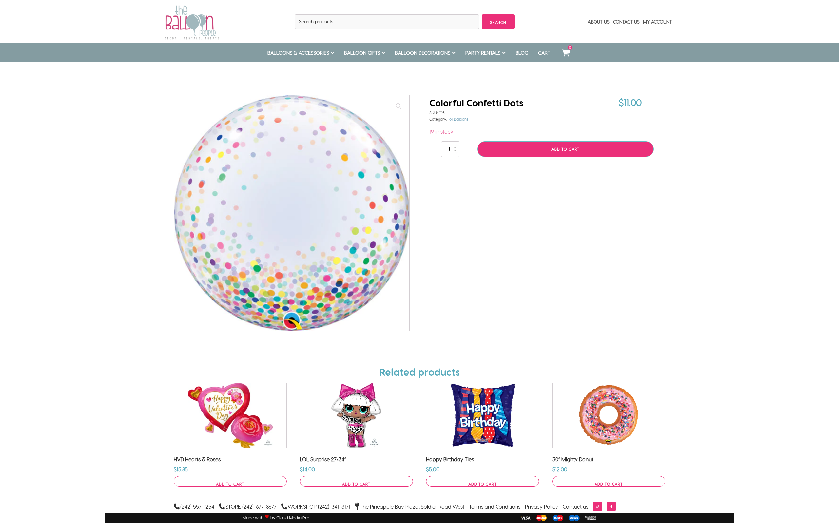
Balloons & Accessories (298, 53)
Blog (522, 53)
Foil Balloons (458, 119)
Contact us (575, 506)
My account (657, 22)
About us (599, 22)
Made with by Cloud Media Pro (276, 517)
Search (498, 22)
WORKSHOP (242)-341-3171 (319, 506)
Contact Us (626, 22)
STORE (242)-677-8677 (251, 506)
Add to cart (565, 149)
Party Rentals (482, 53)
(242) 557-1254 (197, 506)
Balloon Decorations (422, 53)
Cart (544, 53)
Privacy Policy (541, 506)
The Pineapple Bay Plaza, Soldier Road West (412, 506)
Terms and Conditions (494, 506)
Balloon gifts (362, 53)
